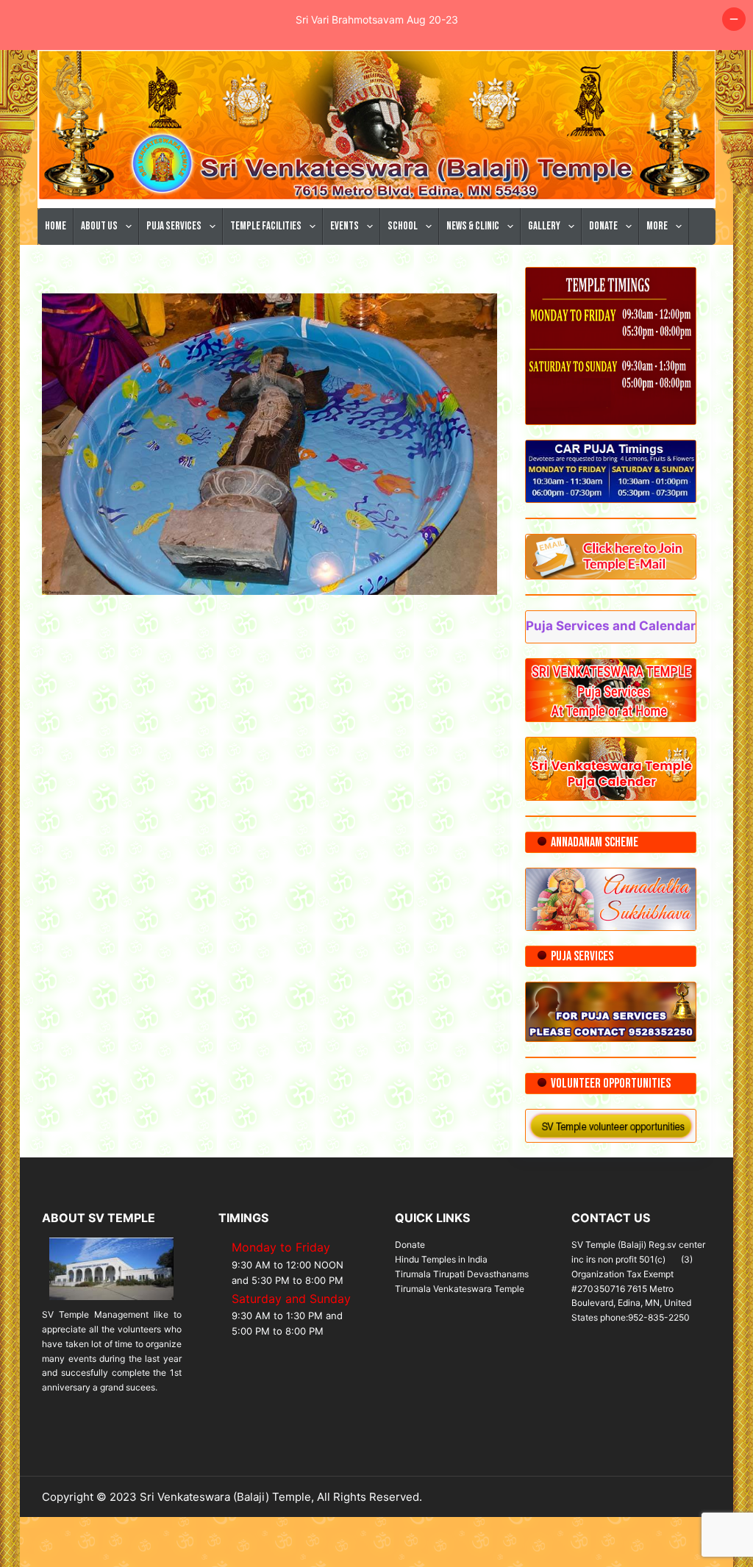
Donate (603, 226)
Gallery (544, 226)
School (403, 226)
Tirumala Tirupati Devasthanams (462, 1273)
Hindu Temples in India (441, 1259)
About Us (99, 226)
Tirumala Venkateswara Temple (459, 1288)
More (657, 226)
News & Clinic (472, 226)
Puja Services (173, 226)
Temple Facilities (265, 226)
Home (55, 226)
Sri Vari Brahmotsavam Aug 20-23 (377, 19)
